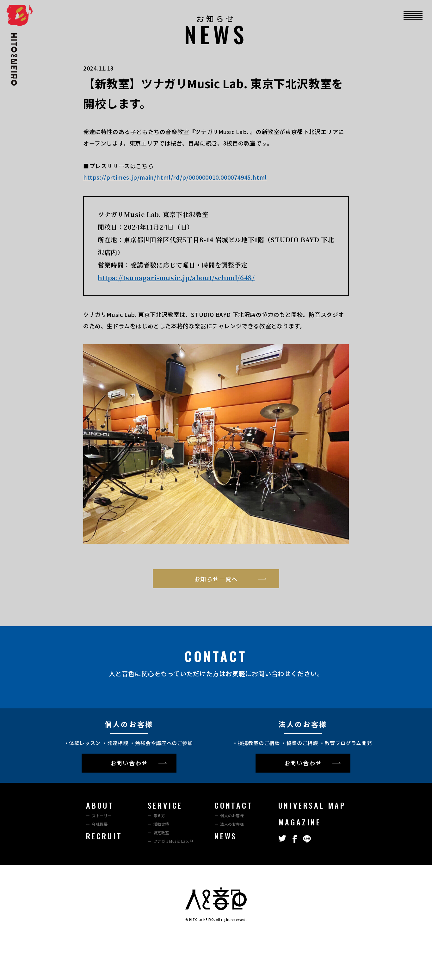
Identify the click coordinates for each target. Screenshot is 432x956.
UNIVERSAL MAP (312, 805)
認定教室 (161, 832)
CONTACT (233, 805)
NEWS (225, 836)
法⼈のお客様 (232, 824)
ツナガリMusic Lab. (171, 841)
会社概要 (100, 824)
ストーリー (102, 815)
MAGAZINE (299, 822)
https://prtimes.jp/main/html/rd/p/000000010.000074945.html (175, 177)
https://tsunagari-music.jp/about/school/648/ (176, 277)
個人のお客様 (232, 815)
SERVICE (165, 805)
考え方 (159, 815)
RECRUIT (104, 836)
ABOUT (100, 805)
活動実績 (161, 824)
